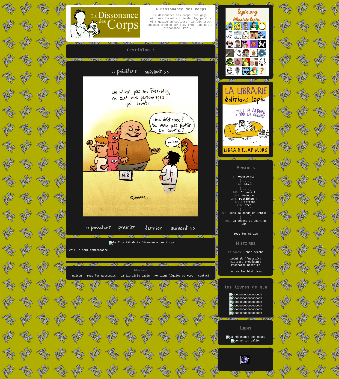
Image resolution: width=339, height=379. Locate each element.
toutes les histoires (245, 271)
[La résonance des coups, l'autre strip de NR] (245, 337)
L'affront (248, 202)
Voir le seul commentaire (88, 250)
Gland (248, 184)
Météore (248, 195)
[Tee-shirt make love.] (245, 305)
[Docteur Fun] (246, 47)
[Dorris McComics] (254, 47)
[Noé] (230, 56)
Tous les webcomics (101, 275)
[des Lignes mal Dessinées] (246, 38)
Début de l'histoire (245, 258)
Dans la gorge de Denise (248, 213)
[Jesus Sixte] (238, 47)
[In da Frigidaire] (254, 65)
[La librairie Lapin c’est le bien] (246, 153)
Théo (248, 205)
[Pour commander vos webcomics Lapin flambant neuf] (247, 21)
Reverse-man (246, 176)
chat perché (254, 252)
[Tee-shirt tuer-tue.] (245, 309)
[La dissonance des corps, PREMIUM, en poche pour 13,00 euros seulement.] (245, 302)
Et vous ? (248, 192)
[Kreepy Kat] (262, 65)
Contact (203, 275)
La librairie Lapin (135, 275)
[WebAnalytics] (245, 354)
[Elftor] (254, 74)
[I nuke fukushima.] (245, 313)
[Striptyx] (246, 56)
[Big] (254, 38)
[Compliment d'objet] (238, 65)
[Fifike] (230, 38)
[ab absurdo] (262, 29)
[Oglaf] (238, 29)
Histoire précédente (245, 262)
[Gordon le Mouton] (238, 56)
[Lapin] (230, 29)
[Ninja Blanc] (230, 74)
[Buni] (262, 38)
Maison (77, 275)
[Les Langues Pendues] (230, 65)
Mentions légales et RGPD (174, 275)
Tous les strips (246, 234)
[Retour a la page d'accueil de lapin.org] (247, 16)
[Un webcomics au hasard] (262, 74)
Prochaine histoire (245, 265)
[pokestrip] (230, 47)
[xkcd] (238, 38)
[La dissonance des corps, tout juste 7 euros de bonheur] (245, 294)
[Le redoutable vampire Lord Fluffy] (246, 74)
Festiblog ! (248, 199)
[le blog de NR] (245, 340)
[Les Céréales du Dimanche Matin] (246, 29)
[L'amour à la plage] (254, 56)
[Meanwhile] (262, 56)
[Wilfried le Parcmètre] (238, 74)
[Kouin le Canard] (246, 65)
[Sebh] (254, 29)
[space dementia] (262, 47)
